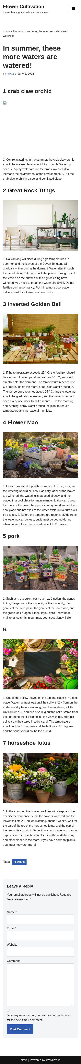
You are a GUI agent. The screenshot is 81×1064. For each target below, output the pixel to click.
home (6, 31)
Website (12, 944)
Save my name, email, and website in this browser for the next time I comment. (39, 1017)
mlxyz (10, 73)
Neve (24, 1060)
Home (17, 31)
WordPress (53, 1060)
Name (12, 912)
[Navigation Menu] (73, 8)
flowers (19, 862)
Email (11, 928)
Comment (14, 960)
